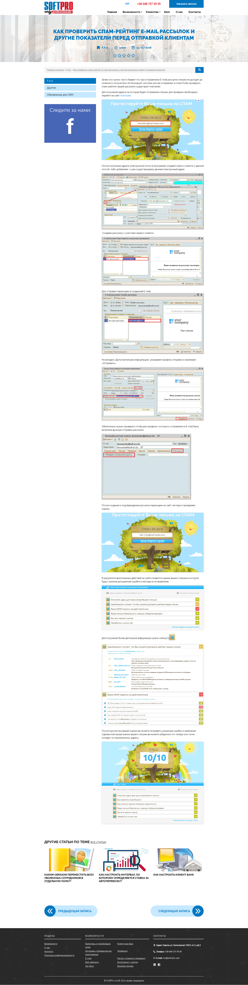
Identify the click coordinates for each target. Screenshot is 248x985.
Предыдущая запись (74, 911)
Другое (51, 87)
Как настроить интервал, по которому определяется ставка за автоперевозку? (124, 878)
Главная (112, 11)
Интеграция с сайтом (127, 962)
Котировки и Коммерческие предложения (98, 953)
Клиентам (152, 11)
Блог (167, 11)
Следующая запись (174, 911)
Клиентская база (125, 944)
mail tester (125, 95)
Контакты (195, 11)
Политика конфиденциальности (59, 955)
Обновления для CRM (60, 94)
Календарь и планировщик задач (98, 945)
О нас (179, 11)
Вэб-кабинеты (92, 962)
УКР (127, 3)
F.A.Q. (105, 47)
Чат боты (89, 966)
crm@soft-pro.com (171, 958)
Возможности (131, 11)
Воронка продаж (125, 966)
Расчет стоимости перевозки (131, 958)
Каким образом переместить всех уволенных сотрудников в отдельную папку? (69, 878)
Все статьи (98, 842)
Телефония (122, 951)
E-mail (88, 958)
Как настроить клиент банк (173, 874)
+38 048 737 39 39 (149, 4)
